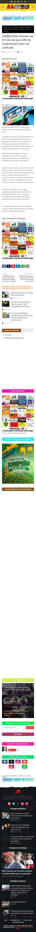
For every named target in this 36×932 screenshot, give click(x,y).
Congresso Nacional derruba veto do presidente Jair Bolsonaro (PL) (16, 712)
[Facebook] (18, 767)
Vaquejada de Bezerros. (12, 701)
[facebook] (11, 2)
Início (6, 920)
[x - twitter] (14, 2)
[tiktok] (24, 2)
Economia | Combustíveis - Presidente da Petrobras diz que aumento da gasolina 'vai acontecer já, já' (21, 316)
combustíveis (15, 27)
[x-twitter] (11, 762)
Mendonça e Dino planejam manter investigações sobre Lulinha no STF (20, 827)
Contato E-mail (27, 920)
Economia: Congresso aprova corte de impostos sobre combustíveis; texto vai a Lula (20, 304)
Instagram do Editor (18, 922)
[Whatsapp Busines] (31, 767)
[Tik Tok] (31, 762)
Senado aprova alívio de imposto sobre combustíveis (22, 294)
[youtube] (18, 2)
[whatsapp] (24, 767)
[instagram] (21, 2)
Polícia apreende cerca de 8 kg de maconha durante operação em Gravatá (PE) (22, 839)
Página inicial (7, 27)
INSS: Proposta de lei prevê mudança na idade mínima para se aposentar (21, 816)
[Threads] (5, 767)
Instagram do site (15, 920)
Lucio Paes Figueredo (10, 52)
